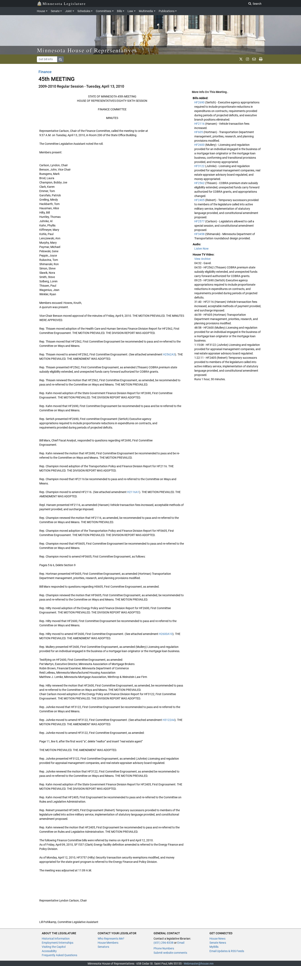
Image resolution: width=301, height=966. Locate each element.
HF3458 (199, 234)
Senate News (217, 942)
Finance (45, 72)
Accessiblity (49, 951)
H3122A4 (169, 720)
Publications (166, 11)
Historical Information (56, 938)
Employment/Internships (57, 942)
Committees (103, 11)
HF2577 (199, 221)
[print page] (260, 59)
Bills (119, 11)
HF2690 (199, 102)
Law (130, 11)
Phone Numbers (164, 948)
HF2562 (199, 183)
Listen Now (201, 248)
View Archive (202, 258)
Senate (55, 11)
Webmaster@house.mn (199, 963)
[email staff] (254, 59)
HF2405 (199, 200)
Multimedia (146, 11)
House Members (108, 942)
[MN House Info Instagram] (247, 59)
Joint (68, 11)
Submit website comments (170, 952)
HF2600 (199, 144)
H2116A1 (133, 492)
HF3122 (199, 166)
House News (217, 938)
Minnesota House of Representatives (87, 50)
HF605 (199, 132)
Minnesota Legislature (64, 3)
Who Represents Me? (111, 938)
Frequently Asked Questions (59, 955)
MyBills (213, 946)
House (41, 11)
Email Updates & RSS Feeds (226, 951)
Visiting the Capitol (54, 946)
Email (180, 942)
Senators (103, 946)
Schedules (83, 11)
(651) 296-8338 (163, 942)
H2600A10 (166, 634)
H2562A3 (169, 354)
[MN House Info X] (241, 59)
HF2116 (199, 123)
